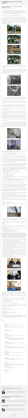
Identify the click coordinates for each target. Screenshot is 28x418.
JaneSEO (8, 326)
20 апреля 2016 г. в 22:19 (10, 351)
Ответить (6, 350)
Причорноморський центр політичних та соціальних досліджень (12, 2)
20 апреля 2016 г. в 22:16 (10, 324)
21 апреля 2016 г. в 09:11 (11, 366)
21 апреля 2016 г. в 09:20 (11, 326)
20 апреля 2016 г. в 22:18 (10, 334)
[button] (25, 6)
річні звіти (5, 321)
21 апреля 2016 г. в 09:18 (11, 337)
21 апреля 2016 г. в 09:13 (11, 354)
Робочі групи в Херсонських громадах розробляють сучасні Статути (12, 388)
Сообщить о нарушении (14, 416)
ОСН (2, 321)
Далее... (25, 394)
